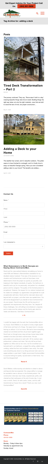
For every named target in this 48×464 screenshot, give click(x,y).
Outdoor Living (9, 155)
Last (5, 217)
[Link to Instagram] (37, 461)
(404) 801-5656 (26, 6)
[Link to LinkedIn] (42, 461)
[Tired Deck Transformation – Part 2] (24, 59)
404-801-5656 (8, 437)
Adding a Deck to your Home (20, 151)
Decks (6, 92)
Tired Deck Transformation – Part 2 (23, 87)
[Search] (36, 13)
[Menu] (41, 13)
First (5, 209)
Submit (8, 253)
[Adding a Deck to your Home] (24, 129)
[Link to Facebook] (33, 461)
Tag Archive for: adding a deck (18, 21)
